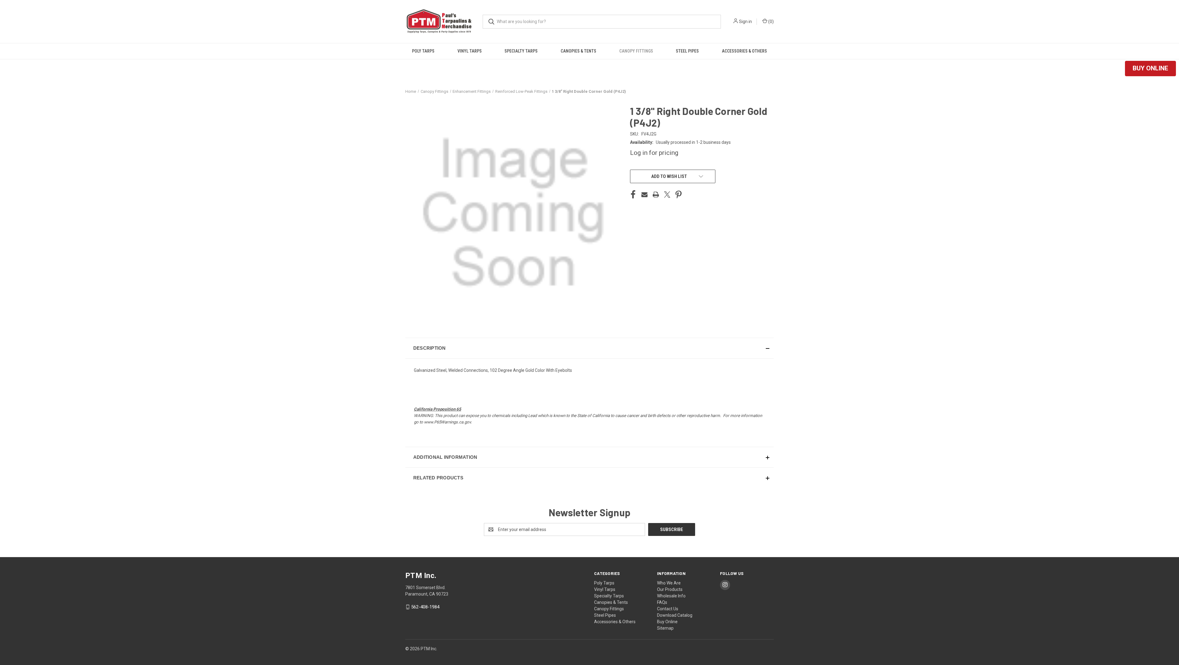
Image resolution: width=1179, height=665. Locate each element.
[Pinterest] (678, 194)
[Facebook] (633, 194)
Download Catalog (674, 615)
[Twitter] (667, 194)
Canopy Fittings (636, 51)
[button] (1150, 68)
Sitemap (665, 628)
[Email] (644, 194)
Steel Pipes (687, 51)
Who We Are (669, 582)
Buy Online (667, 621)
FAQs (662, 602)
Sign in (745, 21)
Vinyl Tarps (469, 51)
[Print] (656, 194)
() (770, 21)
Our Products (670, 589)
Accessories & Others (744, 51)
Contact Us (667, 608)
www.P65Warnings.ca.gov (447, 422)
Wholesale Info (671, 595)
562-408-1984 (425, 607)
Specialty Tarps (521, 51)
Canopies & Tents (578, 51)
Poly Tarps (423, 51)
